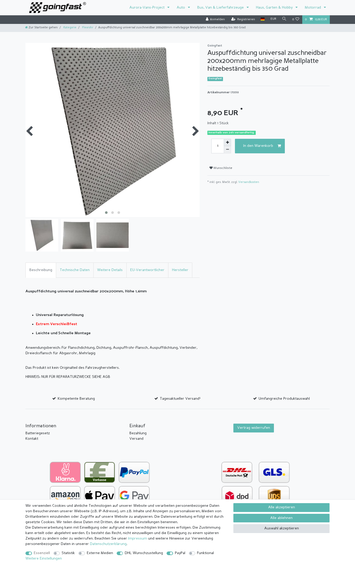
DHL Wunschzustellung (144, 553)
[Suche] (284, 19)
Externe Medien (100, 553)
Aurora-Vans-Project (147, 7)
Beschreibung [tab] (40, 270)
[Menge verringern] (227, 149)
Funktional (205, 553)
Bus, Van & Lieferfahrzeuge (221, 7)
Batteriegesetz (37, 433)
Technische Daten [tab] (75, 270)
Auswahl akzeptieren (281, 528)
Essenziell (42, 553)
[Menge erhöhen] (227, 142)
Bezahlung (138, 433)
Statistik (68, 553)
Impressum (137, 538)
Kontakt (31, 439)
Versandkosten (248, 182)
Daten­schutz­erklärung (108, 544)
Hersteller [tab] (180, 270)
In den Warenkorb (258, 146)
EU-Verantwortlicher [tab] (147, 270)
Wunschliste (222, 168)
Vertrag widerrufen (253, 428)
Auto (181, 7)
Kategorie (69, 27)
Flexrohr (87, 27)
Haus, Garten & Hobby (275, 7)
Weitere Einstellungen (43, 558)
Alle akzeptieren (281, 507)
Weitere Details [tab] (110, 270)
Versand (136, 439)
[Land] (262, 19)
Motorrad (313, 7)
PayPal (180, 553)
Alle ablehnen (281, 518)
